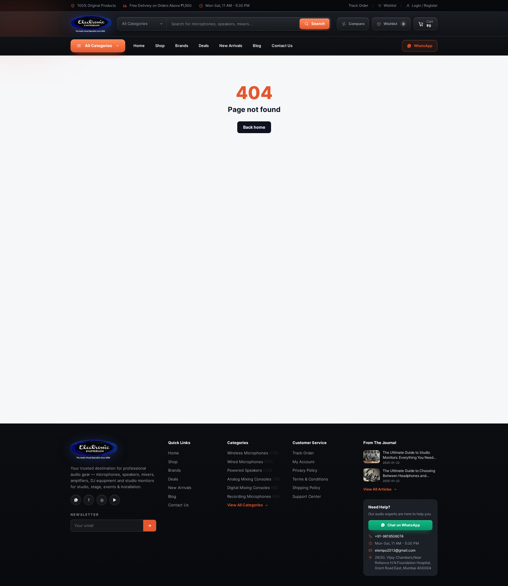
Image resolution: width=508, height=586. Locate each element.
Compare (357, 23)
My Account (304, 461)
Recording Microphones (253, 496)
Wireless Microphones (252, 453)
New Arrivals (230, 45)
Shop (160, 45)
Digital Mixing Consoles (253, 487)
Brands (181, 45)
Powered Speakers (250, 470)
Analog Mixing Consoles (253, 479)
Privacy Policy (305, 470)
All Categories (98, 45)
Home (139, 45)
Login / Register (424, 5)
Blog (257, 45)
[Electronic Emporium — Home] (91, 24)
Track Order (358, 5)
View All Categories (245, 505)
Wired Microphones (250, 461)
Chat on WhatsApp (403, 525)
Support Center (307, 496)
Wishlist (390, 5)
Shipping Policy (306, 487)
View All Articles (377, 489)
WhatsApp (423, 45)
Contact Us (282, 45)
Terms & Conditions (310, 479)
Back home (254, 127)
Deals (204, 45)
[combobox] (232, 23)
